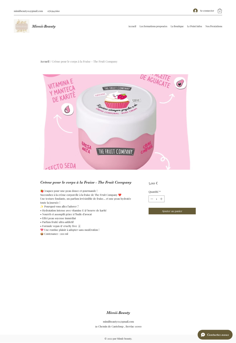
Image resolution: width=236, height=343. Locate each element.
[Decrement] (151, 199)
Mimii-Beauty (44, 26)
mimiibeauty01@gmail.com (28, 11)
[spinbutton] (156, 199)
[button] (220, 10)
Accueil (44, 61)
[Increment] (161, 199)
